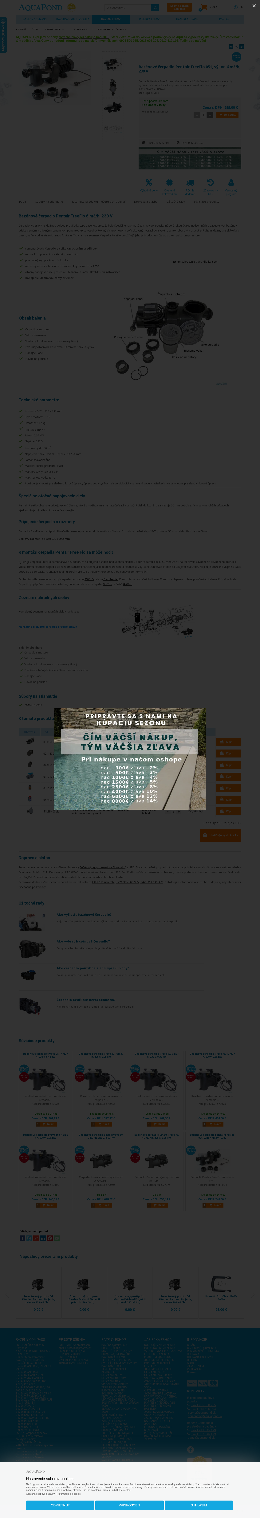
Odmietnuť (60, 1505)
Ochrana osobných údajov (40, 1493)
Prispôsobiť (129, 1505)
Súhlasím (199, 1505)
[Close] (254, 5)
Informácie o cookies (69, 1493)
